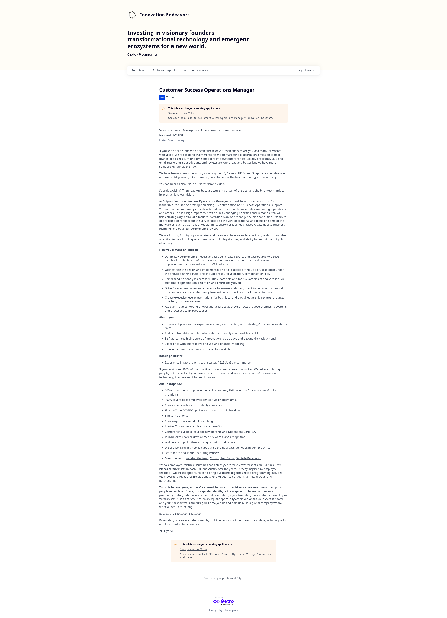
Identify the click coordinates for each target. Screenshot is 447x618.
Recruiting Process (207, 453)
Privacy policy (215, 610)
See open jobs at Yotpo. (182, 113)
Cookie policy (231, 610)
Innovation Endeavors (165, 15)
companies (165, 70)
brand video (216, 184)
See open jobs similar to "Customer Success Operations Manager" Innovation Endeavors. (220, 118)
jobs (139, 70)
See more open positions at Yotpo (223, 578)
